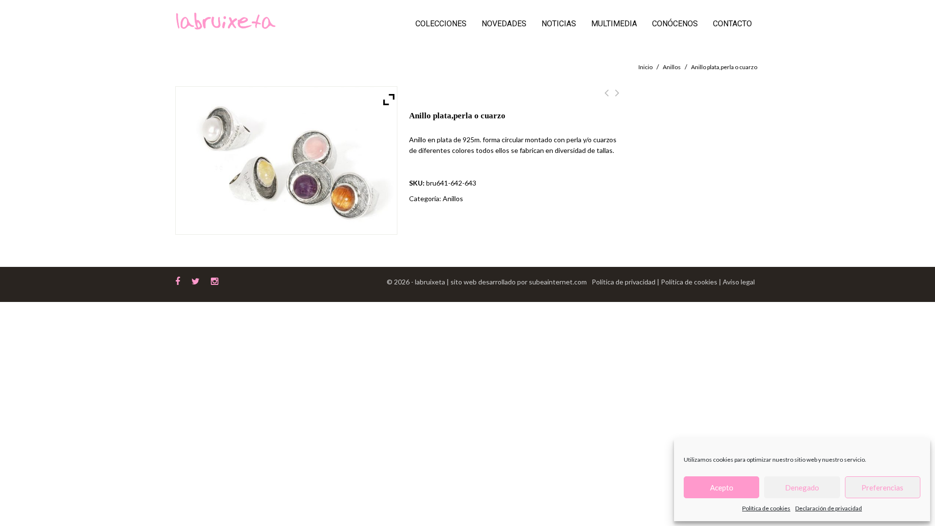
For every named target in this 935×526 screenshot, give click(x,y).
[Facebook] (177, 280)
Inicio (645, 67)
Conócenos (675, 23)
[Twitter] (195, 280)
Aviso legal (739, 282)
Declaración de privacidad (828, 508)
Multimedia (614, 23)
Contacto (732, 23)
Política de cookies (766, 508)
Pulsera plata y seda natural (617, 98)
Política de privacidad (624, 282)
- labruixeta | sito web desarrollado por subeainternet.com (499, 282)
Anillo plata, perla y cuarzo (606, 98)
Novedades (504, 23)
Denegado (802, 487)
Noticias (559, 23)
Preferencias (882, 487)
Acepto (721, 487)
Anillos (672, 67)
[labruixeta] (225, 20)
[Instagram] (214, 280)
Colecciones (441, 23)
